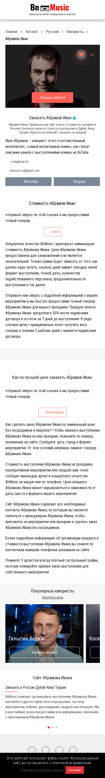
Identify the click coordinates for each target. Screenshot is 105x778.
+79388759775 (19, 162)
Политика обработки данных (41, 770)
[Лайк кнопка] (81, 54)
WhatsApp (31, 182)
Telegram (79, 182)
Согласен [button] (74, 770)
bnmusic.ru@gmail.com (25, 170)
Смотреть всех (52, 597)
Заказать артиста (44, 652)
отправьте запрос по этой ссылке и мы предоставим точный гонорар (47, 223)
